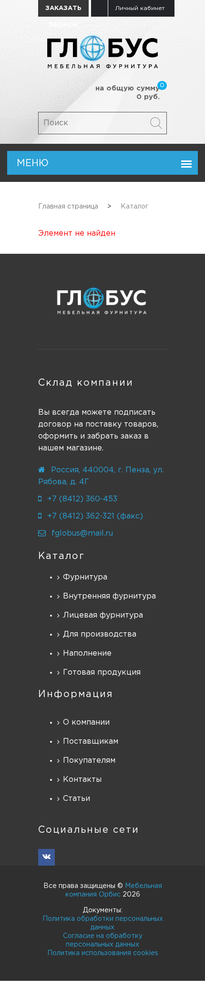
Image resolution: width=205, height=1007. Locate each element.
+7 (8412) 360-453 (82, 499)
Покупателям (89, 760)
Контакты (82, 779)
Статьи (76, 798)
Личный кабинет (140, 8)
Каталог (61, 556)
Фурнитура (85, 577)
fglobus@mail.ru (82, 533)
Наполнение (87, 653)
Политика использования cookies (102, 953)
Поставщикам (90, 741)
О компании (86, 722)
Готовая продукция (102, 672)
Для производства (99, 634)
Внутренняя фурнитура (109, 596)
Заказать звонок (63, 11)
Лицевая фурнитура (103, 615)
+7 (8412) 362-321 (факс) (95, 516)
